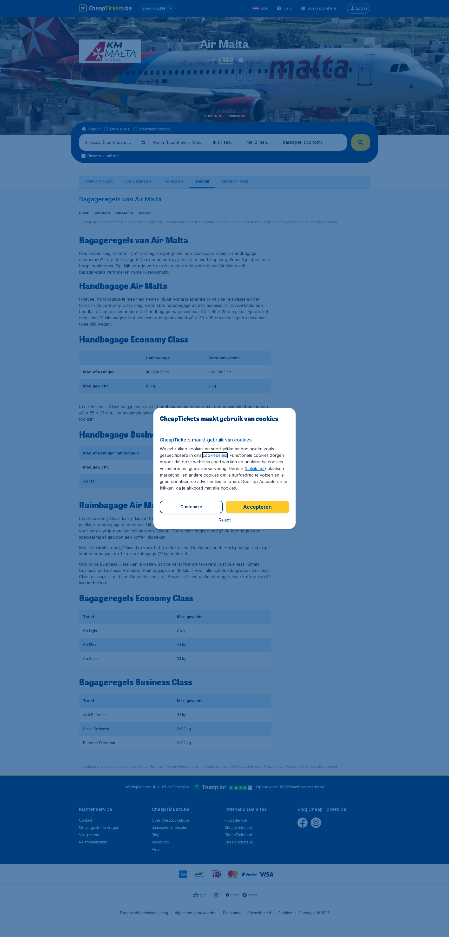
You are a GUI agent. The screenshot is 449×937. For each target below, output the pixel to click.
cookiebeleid (215, 455)
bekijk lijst (255, 468)
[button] (224, 520)
